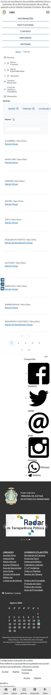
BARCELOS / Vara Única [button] (16, 286)
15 (38, 620)
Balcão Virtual (11, 144)
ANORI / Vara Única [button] (14, 201)
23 (10, 627)
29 (38, 627)
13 (29, 620)
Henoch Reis (8, 558)
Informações (34, 693)
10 (14, 620)
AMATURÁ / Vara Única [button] (16, 159)
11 (19, 620)
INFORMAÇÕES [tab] (25, 18)
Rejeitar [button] (16, 671)
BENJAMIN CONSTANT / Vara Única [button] (22, 321)
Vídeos (45, 693)
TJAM (12, 12)
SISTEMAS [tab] (25, 44)
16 (10, 623)
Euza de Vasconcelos (12, 568)
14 (34, 620)
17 (14, 623)
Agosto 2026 (16, 603)
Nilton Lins (8, 577)
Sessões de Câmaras (33, 574)
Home (5, 693)
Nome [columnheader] (8, 119)
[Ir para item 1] (21, 539)
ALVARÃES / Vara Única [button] (15, 141)
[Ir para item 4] (29, 539)
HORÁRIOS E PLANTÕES (36, 552)
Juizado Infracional (11, 574)
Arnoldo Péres (9, 555)
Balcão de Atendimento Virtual (19, 242)
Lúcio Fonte (8, 571)
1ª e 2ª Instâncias (31, 568)
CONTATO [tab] (25, 31)
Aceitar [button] (5, 671)
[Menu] (47, 12)
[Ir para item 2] (24, 539)
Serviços (24, 693)
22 (39, 623)
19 (24, 623)
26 (24, 627)
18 (19, 623)
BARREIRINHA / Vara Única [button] (17, 304)
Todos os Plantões (32, 571)
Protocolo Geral (31, 558)
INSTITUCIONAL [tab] (25, 25)
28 (34, 627)
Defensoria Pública (32, 561)
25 (19, 627)
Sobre (46, 356)
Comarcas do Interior (12, 580)
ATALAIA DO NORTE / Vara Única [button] (20, 239)
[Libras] (2, 280)
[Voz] (2, 284)
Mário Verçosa (9, 561)
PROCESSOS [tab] (25, 37)
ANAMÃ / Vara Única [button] (14, 181)
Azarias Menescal (11, 564)
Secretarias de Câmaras (34, 555)
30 (10, 630)
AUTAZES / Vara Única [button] (15, 262)
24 (14, 627)
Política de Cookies (33, 587)
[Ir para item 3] (27, 539)
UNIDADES (8, 552)
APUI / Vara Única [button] (13, 219)
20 (29, 623)
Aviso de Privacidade (33, 590)
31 (14, 630)
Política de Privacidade (34, 580)
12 (24, 620)
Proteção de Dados (32, 583)
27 (29, 627)
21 (34, 623)
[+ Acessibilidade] (2, 288)
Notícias (14, 693)
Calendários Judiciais (33, 564)
